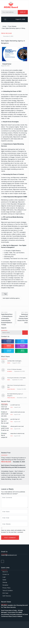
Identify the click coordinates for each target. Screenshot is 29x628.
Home (4, 26)
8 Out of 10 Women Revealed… (14, 369)
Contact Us (5, 574)
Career (4, 579)
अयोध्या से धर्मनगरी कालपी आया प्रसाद (17, 412)
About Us (5, 571)
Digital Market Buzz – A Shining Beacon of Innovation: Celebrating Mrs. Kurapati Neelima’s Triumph (6, 318)
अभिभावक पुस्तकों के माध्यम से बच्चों (17, 426)
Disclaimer (5, 585)
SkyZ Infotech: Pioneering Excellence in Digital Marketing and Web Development (13, 466)
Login (4, 577)
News (8, 363)
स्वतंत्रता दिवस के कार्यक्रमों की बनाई (17, 433)
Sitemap (4, 582)
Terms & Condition (7, 590)
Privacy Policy (6, 588)
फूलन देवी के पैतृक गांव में (15, 419)
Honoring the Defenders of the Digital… (16, 377)
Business (9, 371)
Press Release (12, 26)
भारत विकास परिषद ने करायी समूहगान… (14, 361)
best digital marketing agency (11, 298)
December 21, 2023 (19, 462)
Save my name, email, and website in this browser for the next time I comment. (13, 531)
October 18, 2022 (17, 407)
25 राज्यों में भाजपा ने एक (15, 405)
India (8, 379)
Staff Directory (6, 596)
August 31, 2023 (17, 414)
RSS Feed (5, 593)
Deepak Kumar (6, 64)
